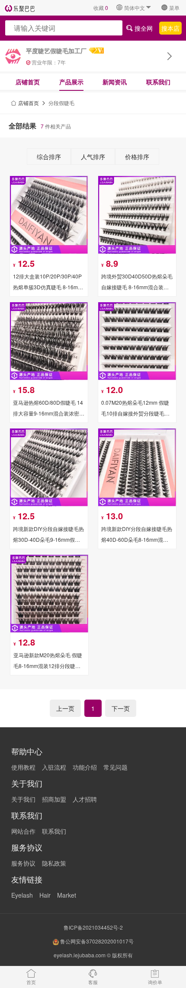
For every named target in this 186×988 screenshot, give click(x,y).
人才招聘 (85, 799)
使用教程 (23, 767)
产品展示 (71, 81)
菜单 (174, 7)
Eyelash (22, 895)
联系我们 (158, 81)
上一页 (65, 708)
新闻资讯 (115, 81)
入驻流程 (54, 767)
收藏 (100, 7)
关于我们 (23, 799)
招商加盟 (54, 799)
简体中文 (134, 7)
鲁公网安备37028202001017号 (96, 941)
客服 (93, 981)
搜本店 (170, 27)
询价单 (155, 981)
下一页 (121, 708)
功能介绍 (85, 767)
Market (66, 895)
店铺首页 (28, 81)
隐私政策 (54, 863)
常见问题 (115, 767)
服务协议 (23, 863)
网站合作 (23, 831)
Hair (45, 895)
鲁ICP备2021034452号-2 (93, 927)
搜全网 (143, 27)
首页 (31, 981)
